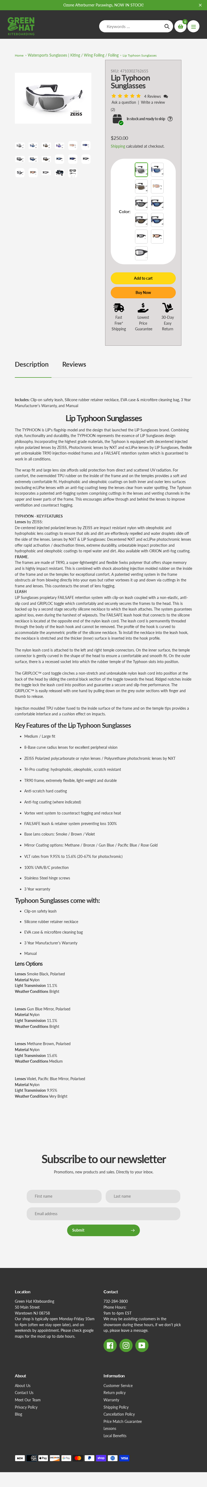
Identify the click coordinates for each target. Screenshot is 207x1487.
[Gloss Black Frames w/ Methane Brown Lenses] (141, 220)
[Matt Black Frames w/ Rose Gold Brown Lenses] (157, 237)
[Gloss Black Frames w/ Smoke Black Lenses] (141, 203)
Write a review (153, 102)
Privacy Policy (26, 1407)
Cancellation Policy (119, 1414)
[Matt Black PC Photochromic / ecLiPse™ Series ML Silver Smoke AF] (141, 253)
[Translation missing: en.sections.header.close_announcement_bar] (200, 5)
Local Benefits (115, 1435)
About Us (22, 1385)
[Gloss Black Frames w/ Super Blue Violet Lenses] (157, 220)
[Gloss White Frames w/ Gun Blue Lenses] (157, 170)
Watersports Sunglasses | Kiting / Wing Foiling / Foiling (73, 55)
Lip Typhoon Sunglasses (140, 55)
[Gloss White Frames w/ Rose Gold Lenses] (157, 186)
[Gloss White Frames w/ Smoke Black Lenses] (141, 170)
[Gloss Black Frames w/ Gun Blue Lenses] (157, 203)
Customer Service (118, 1385)
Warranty (111, 1400)
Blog (18, 1414)
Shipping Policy (116, 1407)
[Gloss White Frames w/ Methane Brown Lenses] (141, 186)
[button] (127, 96)
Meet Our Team (28, 1400)
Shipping (118, 146)
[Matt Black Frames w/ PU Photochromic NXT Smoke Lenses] (141, 237)
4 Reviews (153, 96)
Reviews (74, 364)
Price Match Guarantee (123, 1421)
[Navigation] (193, 26)
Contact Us (24, 1392)
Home (19, 55)
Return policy (115, 1392)
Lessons (110, 1428)
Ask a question (124, 102)
